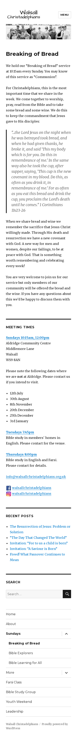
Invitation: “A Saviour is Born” (33, 549)
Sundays (13, 634)
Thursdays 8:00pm (21, 454)
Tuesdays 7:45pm (20, 432)
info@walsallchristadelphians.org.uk (36, 477)
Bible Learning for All (25, 663)
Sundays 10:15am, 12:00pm (27, 338)
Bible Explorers (21, 653)
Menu (64, 14)
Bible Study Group (21, 692)
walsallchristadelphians (31, 488)
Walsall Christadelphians (22, 724)
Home (11, 614)
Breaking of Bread (24, 643)
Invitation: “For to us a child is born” (39, 543)
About (11, 624)
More (10, 672)
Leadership (14, 711)
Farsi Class (14, 682)
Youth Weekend (19, 702)
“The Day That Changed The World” (38, 538)
